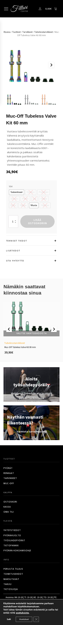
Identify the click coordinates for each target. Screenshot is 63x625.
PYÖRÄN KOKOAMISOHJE (17, 550)
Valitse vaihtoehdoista (31, 333)
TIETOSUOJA (11, 589)
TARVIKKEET (10, 478)
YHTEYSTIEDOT (12, 530)
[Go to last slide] (9, 329)
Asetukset (24, 619)
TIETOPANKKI (11, 545)
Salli (9, 619)
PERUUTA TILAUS (13, 568)
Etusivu (7, 32)
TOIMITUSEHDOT (13, 573)
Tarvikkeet (27, 32)
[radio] (16, 192)
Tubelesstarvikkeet (43, 32)
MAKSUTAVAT (11, 579)
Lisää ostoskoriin (37, 221)
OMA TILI (9, 511)
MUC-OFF (9, 483)
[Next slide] (51, 65)
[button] (14, 99)
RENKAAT (9, 473)
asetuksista (22, 612)
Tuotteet (16, 32)
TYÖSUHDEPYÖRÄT (14, 540)
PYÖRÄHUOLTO (12, 535)
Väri (11, 186)
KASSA (7, 506)
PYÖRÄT (8, 468)
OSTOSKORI (10, 501)
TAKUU (8, 584)
